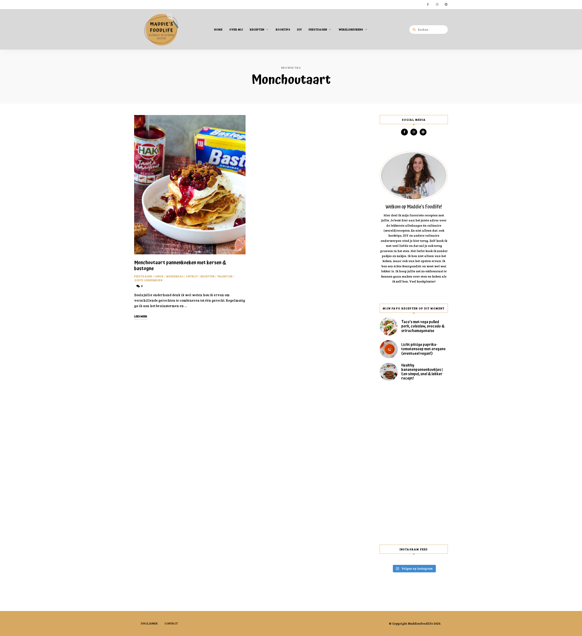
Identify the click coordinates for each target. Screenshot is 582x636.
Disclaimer (149, 623)
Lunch (159, 276)
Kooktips (283, 29)
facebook (427, 4)
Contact (171, 623)
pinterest (446, 4)
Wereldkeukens (351, 29)
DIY (299, 29)
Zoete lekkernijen (149, 280)
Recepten (257, 29)
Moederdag (175, 276)
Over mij (236, 29)
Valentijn (224, 276)
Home (218, 29)
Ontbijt (192, 276)
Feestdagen (318, 29)
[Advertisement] (414, 463)
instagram (437, 4)
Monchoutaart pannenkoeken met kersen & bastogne (180, 265)
